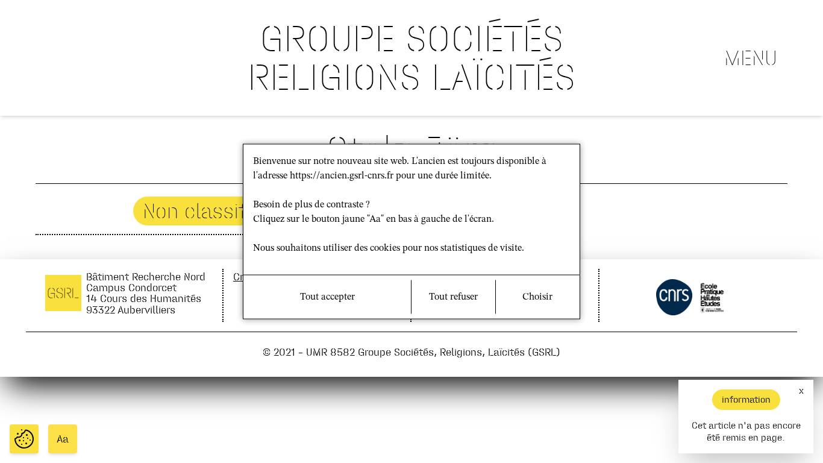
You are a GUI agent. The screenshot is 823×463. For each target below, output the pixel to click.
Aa (63, 439)
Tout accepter (327, 297)
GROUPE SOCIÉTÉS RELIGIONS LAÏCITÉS (411, 57)
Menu (750, 58)
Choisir (537, 297)
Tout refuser (453, 297)
